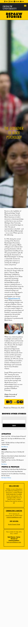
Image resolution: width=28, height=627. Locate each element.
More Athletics (4, 447)
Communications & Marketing (14, 511)
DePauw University (10, 8)
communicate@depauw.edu (14, 517)
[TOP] (7, 402)
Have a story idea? (14, 486)
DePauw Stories (14, 15)
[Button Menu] (25, 5)
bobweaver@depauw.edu (14, 542)
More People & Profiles (5, 478)
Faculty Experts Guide (14, 524)
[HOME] (10, 402)
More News (3, 464)
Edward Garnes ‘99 (14, 298)
